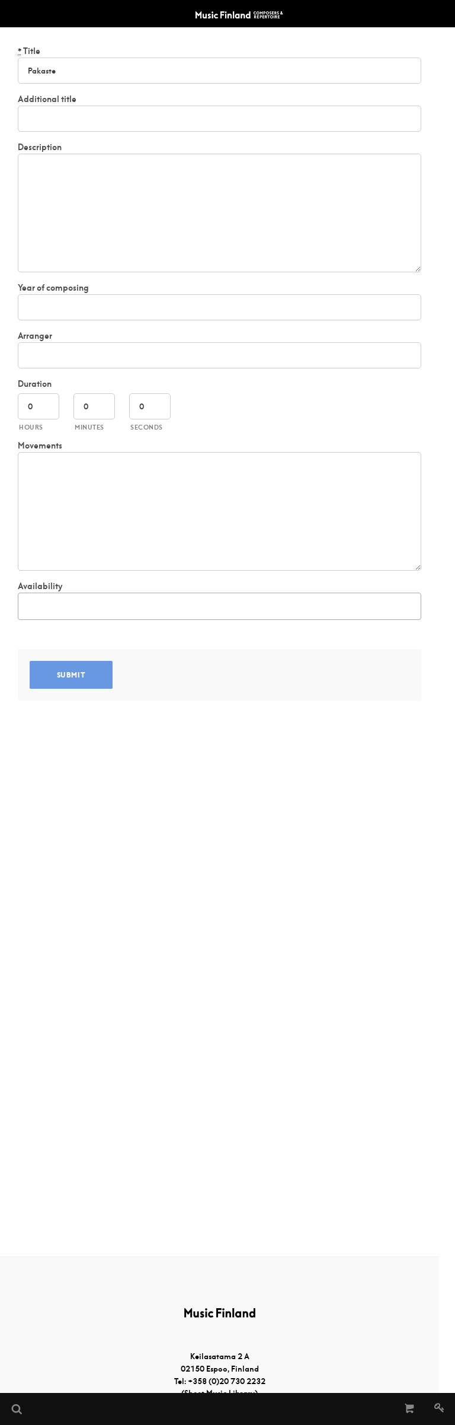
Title (29, 51)
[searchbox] (27, 604)
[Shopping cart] (409, 1409)
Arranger (35, 335)
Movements (40, 445)
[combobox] (219, 606)
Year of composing (53, 287)
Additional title (47, 99)
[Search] (16, 1409)
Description (40, 147)
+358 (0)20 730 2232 (226, 1381)
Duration (35, 383)
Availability (40, 586)
